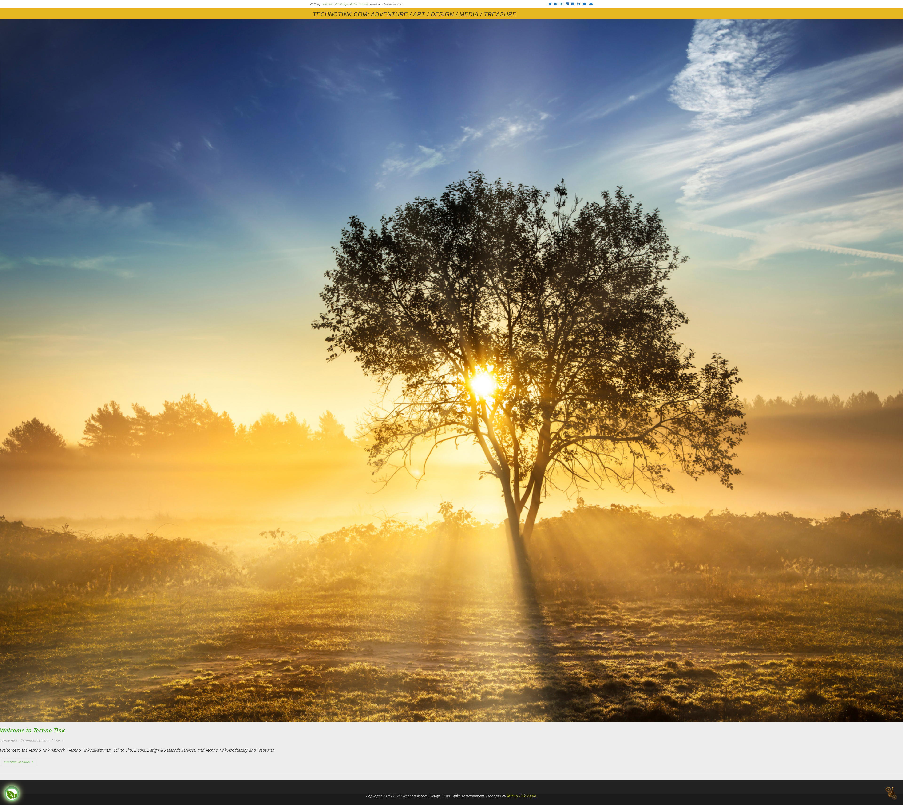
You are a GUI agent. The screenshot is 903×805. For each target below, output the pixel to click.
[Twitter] (550, 4)
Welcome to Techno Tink (32, 730)
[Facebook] (556, 4)
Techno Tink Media (521, 796)
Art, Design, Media (346, 4)
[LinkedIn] (567, 4)
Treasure (363, 4)
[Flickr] (573, 4)
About (59, 741)
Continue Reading (17, 762)
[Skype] (578, 4)
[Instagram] (561, 4)
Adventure (328, 4)
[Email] (590, 4)
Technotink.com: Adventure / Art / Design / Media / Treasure (414, 14)
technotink (10, 741)
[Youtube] (584, 4)
